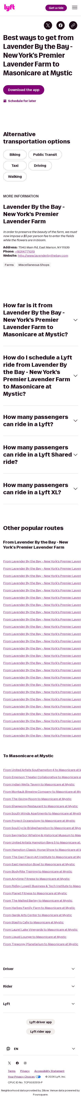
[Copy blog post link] (73, 25)
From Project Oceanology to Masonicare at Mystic (39, 821)
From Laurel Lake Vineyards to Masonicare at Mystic (40, 929)
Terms (12, 1071)
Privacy (25, 1071)
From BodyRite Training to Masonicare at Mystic (37, 871)
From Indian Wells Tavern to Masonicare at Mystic (39, 784)
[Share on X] (48, 25)
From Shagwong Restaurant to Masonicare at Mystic (40, 806)
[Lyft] (9, 8)
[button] (75, 7)
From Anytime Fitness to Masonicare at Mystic (36, 879)
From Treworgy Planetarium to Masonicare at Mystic (40, 944)
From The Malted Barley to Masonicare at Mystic (38, 900)
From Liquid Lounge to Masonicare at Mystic (34, 937)
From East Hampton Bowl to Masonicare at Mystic (39, 864)
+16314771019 (25, 251)
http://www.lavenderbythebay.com (43, 256)
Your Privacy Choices (21, 1077)
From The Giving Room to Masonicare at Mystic (37, 799)
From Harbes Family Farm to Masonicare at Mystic (39, 908)
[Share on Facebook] (60, 25)
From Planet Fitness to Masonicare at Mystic (35, 893)
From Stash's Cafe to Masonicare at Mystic (33, 922)
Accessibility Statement (49, 1071)
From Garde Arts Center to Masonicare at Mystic (37, 915)
